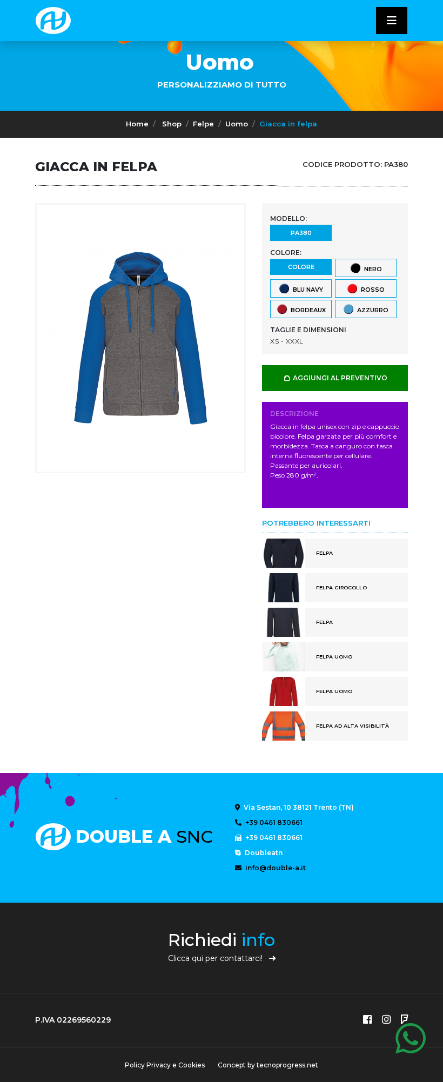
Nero (371, 268)
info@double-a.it (275, 868)
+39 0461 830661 (273, 822)
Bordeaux (306, 309)
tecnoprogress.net (287, 1065)
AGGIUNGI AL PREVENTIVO (339, 378)
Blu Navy (306, 289)
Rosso (371, 289)
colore (301, 267)
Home (137, 123)
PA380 (301, 233)
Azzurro (371, 309)
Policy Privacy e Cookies (165, 1065)
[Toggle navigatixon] (391, 20)
